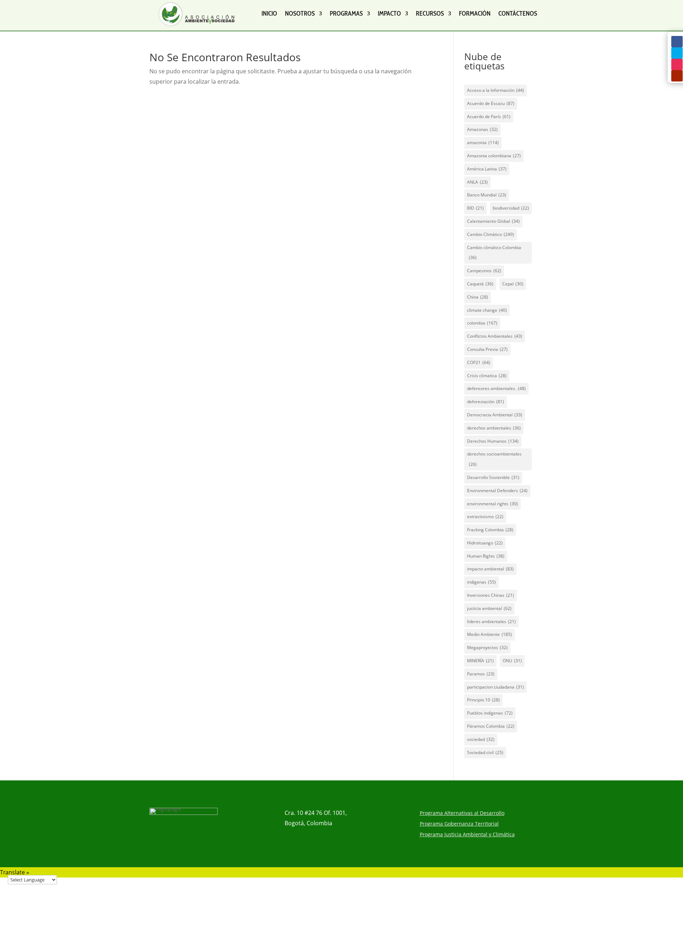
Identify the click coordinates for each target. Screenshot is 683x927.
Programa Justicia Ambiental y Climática (467, 835)
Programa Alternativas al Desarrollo (462, 813)
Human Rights (485, 556)
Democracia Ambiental (494, 415)
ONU (512, 661)
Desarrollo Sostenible (493, 477)
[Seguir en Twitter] (677, 53)
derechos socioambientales (494, 459)
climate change (487, 310)
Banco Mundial (486, 195)
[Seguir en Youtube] (677, 75)
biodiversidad (511, 208)
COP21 (478, 362)
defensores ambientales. (496, 388)
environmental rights (492, 504)
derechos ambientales (494, 428)
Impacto (389, 13)
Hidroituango (485, 543)
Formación (475, 13)
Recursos (430, 13)
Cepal (512, 284)
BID (475, 208)
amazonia (483, 142)
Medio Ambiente (489, 634)
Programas (346, 13)
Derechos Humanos (493, 441)
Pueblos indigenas (490, 713)
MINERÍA (480, 661)
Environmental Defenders (497, 491)
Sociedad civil (485, 752)
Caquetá (480, 284)
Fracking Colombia (490, 530)
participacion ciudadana (495, 687)
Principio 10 (483, 700)
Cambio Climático (490, 234)
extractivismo (485, 516)
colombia (482, 323)
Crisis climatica (487, 376)
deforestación (485, 402)
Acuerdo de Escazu (490, 103)
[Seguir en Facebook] (677, 41)
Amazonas (482, 129)
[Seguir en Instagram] (677, 64)
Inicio (269, 13)
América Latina (487, 169)
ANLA (477, 182)
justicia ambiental (489, 608)
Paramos (480, 674)
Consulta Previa (487, 349)
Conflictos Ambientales (494, 336)
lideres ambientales (491, 621)
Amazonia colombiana (494, 156)
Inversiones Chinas (490, 595)
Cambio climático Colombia (494, 252)
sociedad (480, 739)
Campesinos (484, 271)
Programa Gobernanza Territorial (459, 824)
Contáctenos (517, 13)
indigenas (481, 582)
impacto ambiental (490, 569)
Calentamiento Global (493, 221)
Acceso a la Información (495, 90)
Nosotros (300, 13)
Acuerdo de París (488, 117)
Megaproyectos (487, 647)
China (477, 297)
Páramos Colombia (490, 726)
